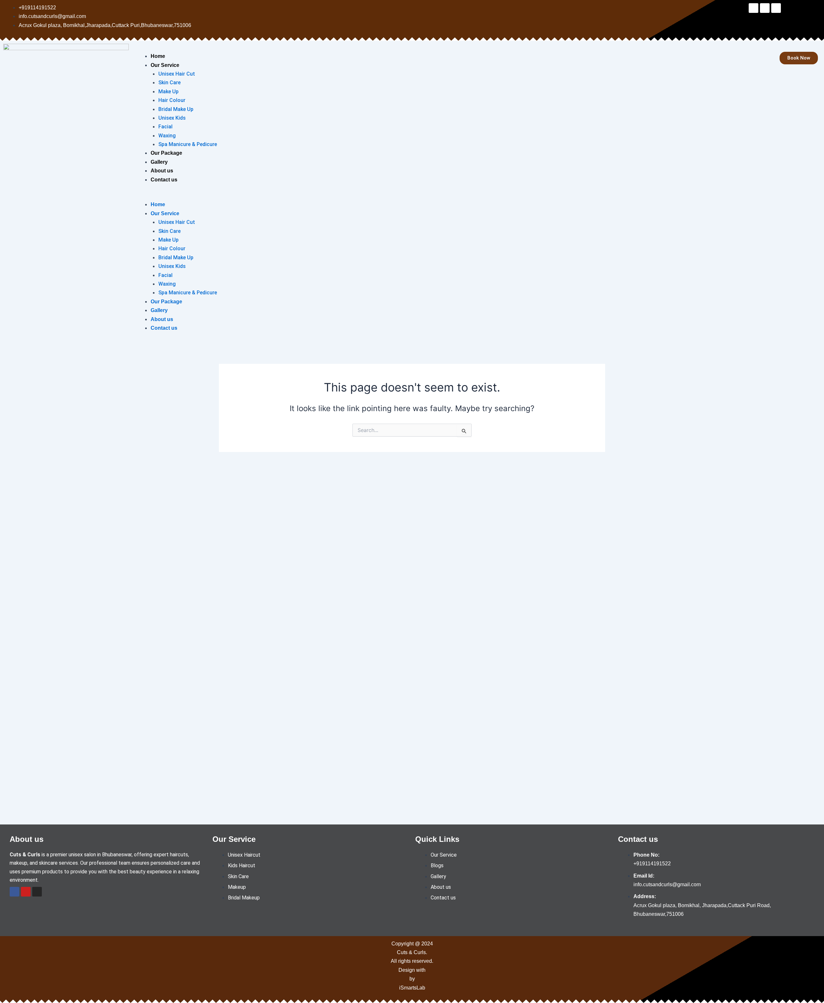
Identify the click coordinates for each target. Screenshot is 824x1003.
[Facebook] (14, 892)
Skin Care (169, 82)
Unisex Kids (172, 118)
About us (162, 170)
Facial (165, 127)
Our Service (165, 65)
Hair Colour (171, 100)
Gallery (159, 162)
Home (158, 56)
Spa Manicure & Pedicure (187, 144)
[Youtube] (26, 892)
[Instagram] (37, 892)
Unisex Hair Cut (176, 74)
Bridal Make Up (175, 109)
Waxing (167, 136)
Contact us (164, 179)
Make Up (168, 91)
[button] (422, 196)
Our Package (166, 153)
